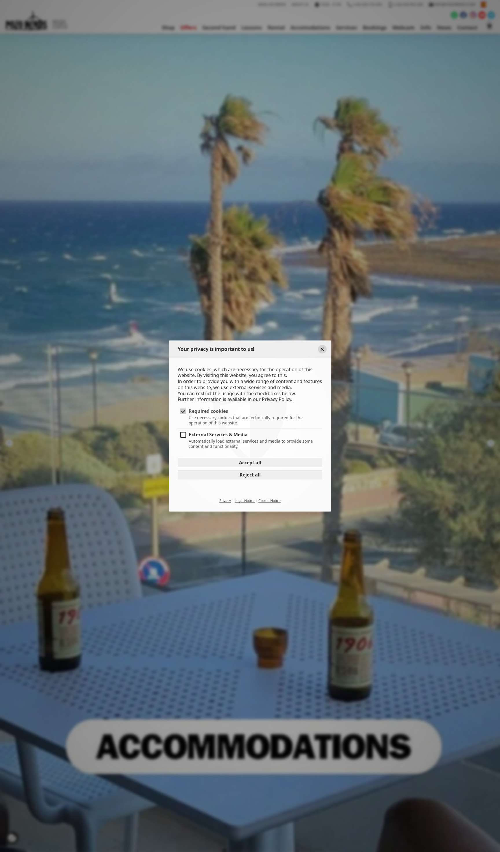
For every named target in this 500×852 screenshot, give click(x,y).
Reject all (250, 474)
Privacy (225, 500)
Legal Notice (245, 500)
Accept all (250, 462)
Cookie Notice (269, 500)
